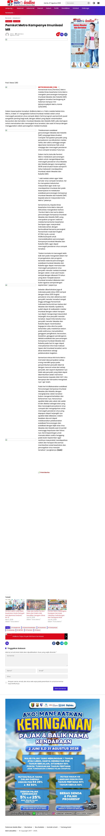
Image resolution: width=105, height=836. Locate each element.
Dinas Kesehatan (29, 628)
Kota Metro (17, 21)
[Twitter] (58, 643)
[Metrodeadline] (20, 3)
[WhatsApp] (66, 643)
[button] (89, 3)
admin (12, 34)
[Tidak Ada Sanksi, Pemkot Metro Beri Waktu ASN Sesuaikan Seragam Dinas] (36, 604)
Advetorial (9, 21)
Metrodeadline (10, 831)
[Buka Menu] (98, 3)
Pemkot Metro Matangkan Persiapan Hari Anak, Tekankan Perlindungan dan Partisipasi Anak (57, 614)
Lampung (11, 630)
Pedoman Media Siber (13, 827)
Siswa (38, 630)
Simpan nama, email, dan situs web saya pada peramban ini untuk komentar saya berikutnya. (35, 682)
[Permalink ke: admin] (7, 34)
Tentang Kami (65, 827)
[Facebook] (54, 643)
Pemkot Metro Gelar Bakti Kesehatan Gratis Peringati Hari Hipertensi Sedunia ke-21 (14, 614)
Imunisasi (42, 628)
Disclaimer (28, 827)
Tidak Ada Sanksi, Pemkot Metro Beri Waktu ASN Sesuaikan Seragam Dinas (36, 613)
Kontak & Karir (52, 827)
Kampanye (53, 628)
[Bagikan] (66, 34)
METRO (20, 630)
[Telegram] (62, 643)
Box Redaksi (39, 827)
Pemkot (29, 630)
